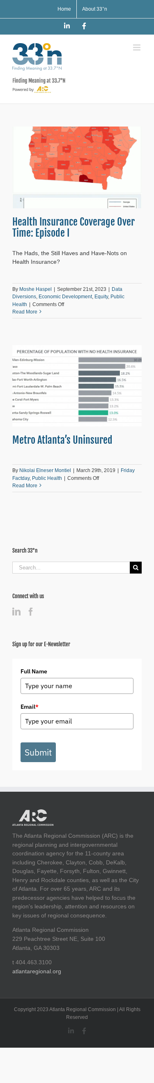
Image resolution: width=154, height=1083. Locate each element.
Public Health (47, 478)
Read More (24, 312)
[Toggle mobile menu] (137, 47)
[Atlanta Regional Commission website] (32, 813)
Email (30, 706)
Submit (38, 752)
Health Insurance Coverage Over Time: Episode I (73, 227)
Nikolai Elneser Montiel (45, 470)
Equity (101, 297)
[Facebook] (31, 612)
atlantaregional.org (36, 971)
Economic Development (65, 297)
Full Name (34, 671)
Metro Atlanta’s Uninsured (62, 440)
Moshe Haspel (35, 289)
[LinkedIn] (16, 612)
